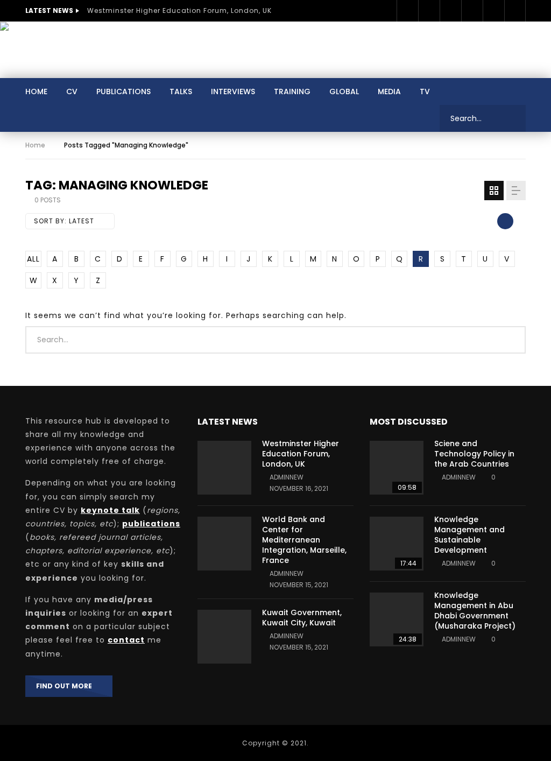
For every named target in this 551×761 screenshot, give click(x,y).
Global (344, 91)
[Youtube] (472, 11)
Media (389, 91)
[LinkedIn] (450, 11)
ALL (33, 258)
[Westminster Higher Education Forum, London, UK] (224, 468)
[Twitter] (429, 11)
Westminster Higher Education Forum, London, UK (179, 10)
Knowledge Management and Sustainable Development (469, 534)
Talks (180, 91)
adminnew (286, 477)
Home (36, 91)
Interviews (233, 91)
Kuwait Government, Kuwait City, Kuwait (302, 617)
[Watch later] (493, 11)
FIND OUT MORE (66, 685)
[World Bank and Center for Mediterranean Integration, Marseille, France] (224, 543)
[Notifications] (515, 11)
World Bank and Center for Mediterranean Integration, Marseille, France (304, 540)
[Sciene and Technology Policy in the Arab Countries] (396, 468)
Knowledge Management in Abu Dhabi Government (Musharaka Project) (474, 610)
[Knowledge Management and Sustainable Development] (396, 543)
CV (71, 91)
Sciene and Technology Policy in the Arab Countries (474, 453)
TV (425, 91)
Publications (123, 91)
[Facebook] (407, 11)
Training (292, 91)
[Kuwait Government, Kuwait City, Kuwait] (224, 637)
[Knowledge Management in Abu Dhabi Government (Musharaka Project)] (396, 619)
